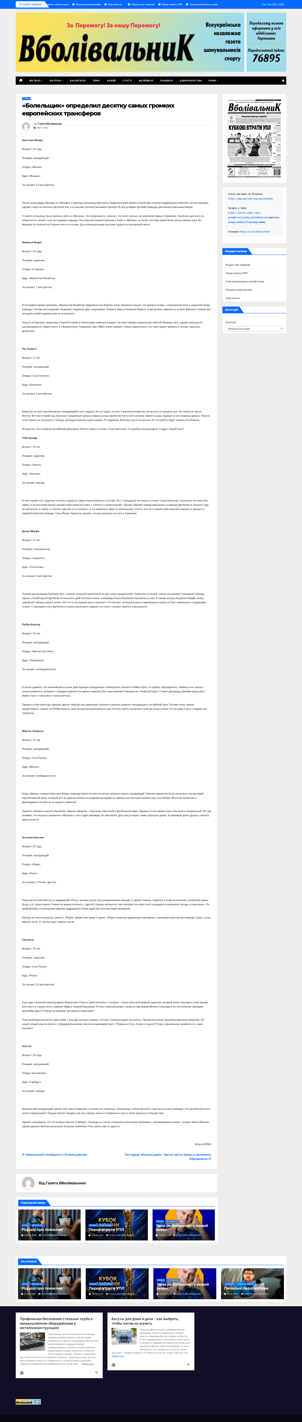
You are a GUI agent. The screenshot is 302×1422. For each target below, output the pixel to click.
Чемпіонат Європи (245, 1284)
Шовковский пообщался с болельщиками (56, 1154)
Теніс (96, 80)
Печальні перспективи (239, 290)
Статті (127, 80)
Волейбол (146, 80)
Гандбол (166, 80)
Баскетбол (78, 80)
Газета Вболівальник (50, 123)
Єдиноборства (191, 80)
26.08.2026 (30, 1294)
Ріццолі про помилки (41, 1229)
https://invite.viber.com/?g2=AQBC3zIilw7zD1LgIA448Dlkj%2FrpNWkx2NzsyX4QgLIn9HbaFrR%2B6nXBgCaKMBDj (254, 217)
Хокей (111, 80)
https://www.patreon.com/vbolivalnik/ (250, 198)
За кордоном (172, 1221)
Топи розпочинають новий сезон (182, 1227)
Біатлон (56, 80)
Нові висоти (233, 298)
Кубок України (105, 1225)
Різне (213, 80)
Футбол (35, 80)
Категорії (231, 322)
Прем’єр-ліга (37, 1225)
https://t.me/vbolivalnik (254, 231)
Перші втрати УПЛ (106, 1229)
